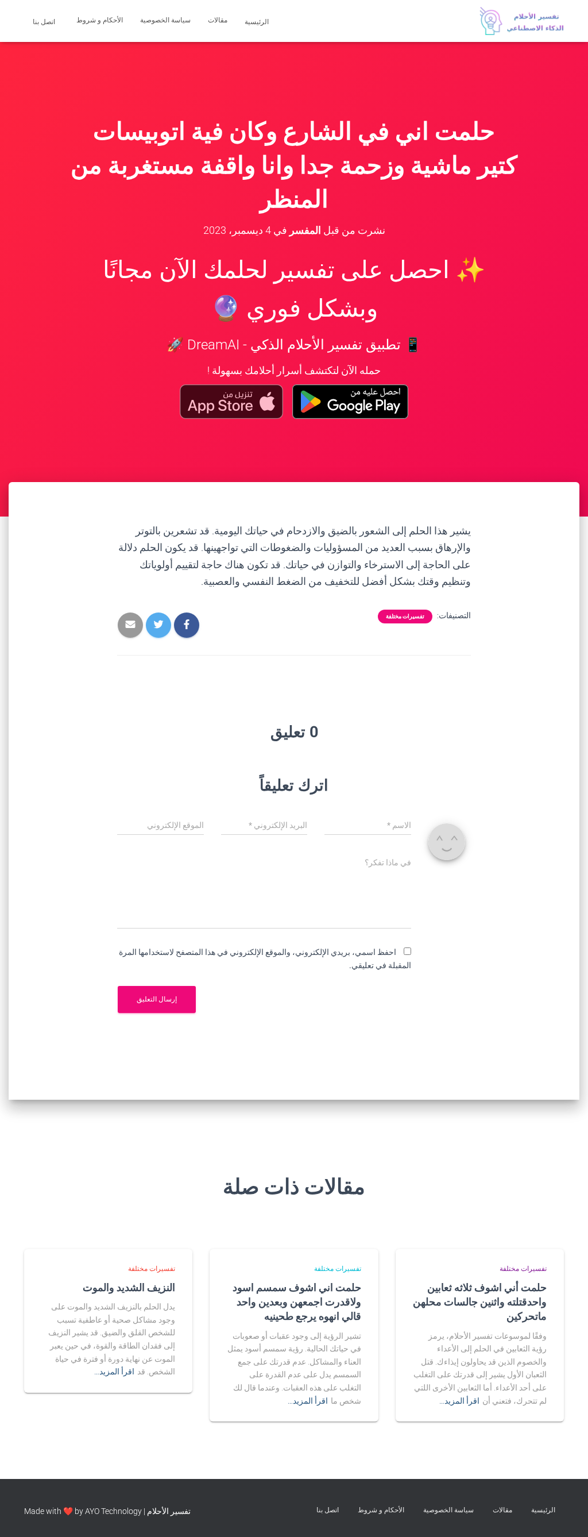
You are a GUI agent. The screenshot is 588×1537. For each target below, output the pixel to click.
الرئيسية (257, 22)
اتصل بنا (45, 22)
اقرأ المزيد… (459, 1400)
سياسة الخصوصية (165, 20)
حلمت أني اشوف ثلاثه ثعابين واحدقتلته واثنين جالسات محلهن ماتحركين (480, 1301)
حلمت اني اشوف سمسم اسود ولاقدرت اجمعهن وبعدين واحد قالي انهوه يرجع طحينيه (297, 1301)
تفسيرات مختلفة (405, 616)
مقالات (217, 20)
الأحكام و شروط (99, 20)
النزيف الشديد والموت (129, 1287)
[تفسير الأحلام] (521, 21)
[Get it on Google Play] (350, 401)
